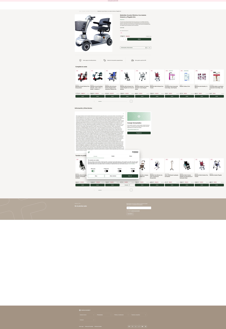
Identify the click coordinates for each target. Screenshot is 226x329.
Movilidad (88, 11)
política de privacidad (136, 210)
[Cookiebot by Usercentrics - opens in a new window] (133, 152)
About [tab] (130, 156)
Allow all (130, 175)
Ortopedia (83, 11)
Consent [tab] (95, 156)
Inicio (80, 11)
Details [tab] (113, 156)
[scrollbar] (112, 101)
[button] (104, 315)
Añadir (82, 96)
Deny (96, 175)
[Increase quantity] (125, 39)
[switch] (106, 171)
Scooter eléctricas (93, 11)
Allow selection (113, 175)
